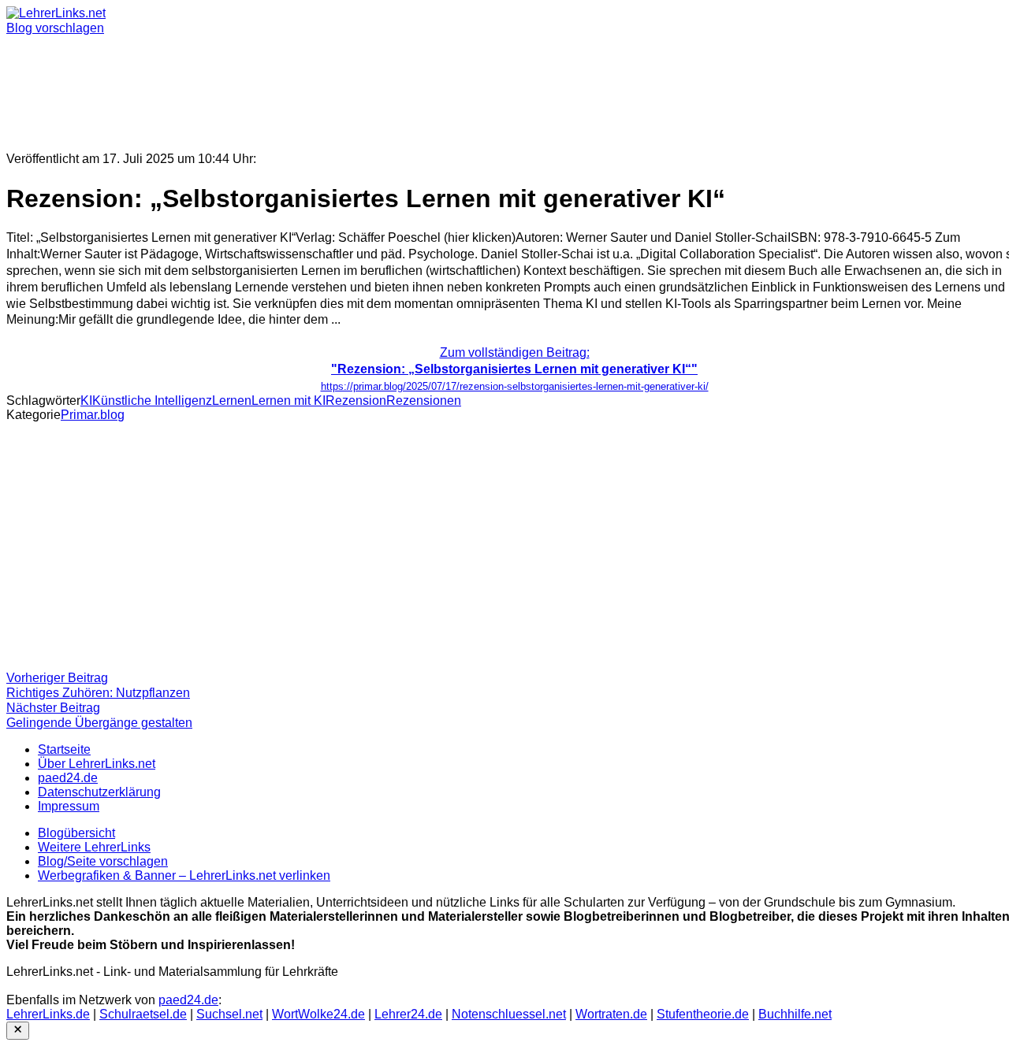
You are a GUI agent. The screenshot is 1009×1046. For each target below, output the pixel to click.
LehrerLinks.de (48, 1014)
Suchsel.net (229, 1014)
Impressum (68, 806)
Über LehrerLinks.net (96, 763)
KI (86, 400)
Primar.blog (93, 414)
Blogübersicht (76, 833)
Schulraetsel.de (143, 1014)
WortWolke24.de (318, 1014)
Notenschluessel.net (509, 1014)
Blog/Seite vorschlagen (103, 861)
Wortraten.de (611, 1014)
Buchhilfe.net (795, 1014)
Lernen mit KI (288, 400)
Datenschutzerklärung (99, 792)
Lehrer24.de (408, 1014)
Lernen (231, 400)
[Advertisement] (479, 86)
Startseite (64, 749)
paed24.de (68, 777)
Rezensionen (423, 400)
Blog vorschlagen (55, 28)
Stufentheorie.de (703, 1014)
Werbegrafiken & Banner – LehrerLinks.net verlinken (184, 875)
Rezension (356, 400)
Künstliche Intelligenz (152, 400)
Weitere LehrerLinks (94, 847)
